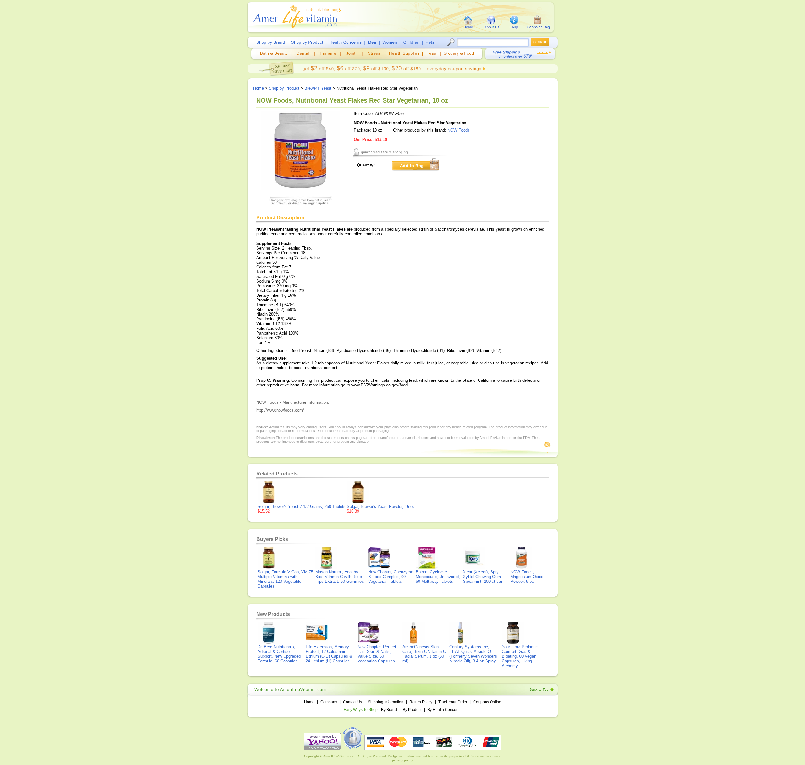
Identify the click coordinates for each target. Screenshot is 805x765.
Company (328, 702)
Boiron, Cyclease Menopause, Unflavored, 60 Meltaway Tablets (438, 577)
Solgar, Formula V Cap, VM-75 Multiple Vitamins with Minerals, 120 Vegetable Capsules (285, 579)
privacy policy (402, 760)
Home (258, 88)
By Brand (389, 709)
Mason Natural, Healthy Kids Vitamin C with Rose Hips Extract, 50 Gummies (339, 577)
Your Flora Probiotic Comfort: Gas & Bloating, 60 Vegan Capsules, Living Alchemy (520, 656)
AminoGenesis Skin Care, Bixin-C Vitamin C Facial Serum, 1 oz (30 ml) (424, 653)
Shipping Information (385, 702)
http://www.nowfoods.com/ (280, 410)
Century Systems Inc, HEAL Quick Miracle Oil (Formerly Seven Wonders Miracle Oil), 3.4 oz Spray (473, 653)
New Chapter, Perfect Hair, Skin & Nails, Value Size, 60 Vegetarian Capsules (377, 653)
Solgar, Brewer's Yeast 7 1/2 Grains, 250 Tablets (302, 506)
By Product (412, 709)
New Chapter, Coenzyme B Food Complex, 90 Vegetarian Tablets (390, 577)
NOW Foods (458, 130)
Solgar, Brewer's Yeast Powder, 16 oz (381, 506)
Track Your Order (452, 702)
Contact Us (352, 702)
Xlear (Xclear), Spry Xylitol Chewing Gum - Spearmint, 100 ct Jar (483, 577)
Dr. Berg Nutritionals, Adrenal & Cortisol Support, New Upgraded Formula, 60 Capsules (279, 653)
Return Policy (420, 702)
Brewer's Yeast (317, 88)
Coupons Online (487, 702)
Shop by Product (284, 88)
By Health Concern (443, 709)
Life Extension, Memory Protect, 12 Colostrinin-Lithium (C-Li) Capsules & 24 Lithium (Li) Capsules (329, 653)
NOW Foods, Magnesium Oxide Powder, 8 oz (526, 577)
